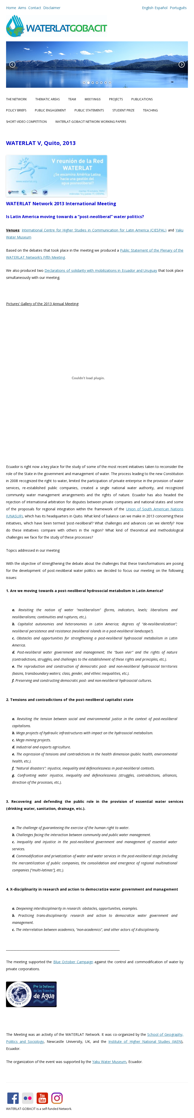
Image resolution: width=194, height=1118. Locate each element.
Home (11, 7)
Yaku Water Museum (109, 1061)
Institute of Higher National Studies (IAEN (144, 1041)
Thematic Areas (47, 99)
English (147, 7)
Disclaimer (51, 7)
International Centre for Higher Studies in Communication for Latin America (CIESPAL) (94, 230)
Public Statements (89, 110)
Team (72, 99)
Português (178, 7)
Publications (142, 99)
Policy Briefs (16, 110)
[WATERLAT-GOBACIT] (56, 35)
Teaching (150, 110)
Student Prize (123, 110)
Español (161, 7)
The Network (16, 99)
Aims (22, 7)
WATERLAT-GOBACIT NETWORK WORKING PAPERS (90, 122)
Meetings (93, 99)
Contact (34, 7)
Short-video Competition (26, 122)
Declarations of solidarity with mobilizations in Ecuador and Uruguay (100, 270)
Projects (116, 99)
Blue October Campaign (73, 961)
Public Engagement (50, 110)
